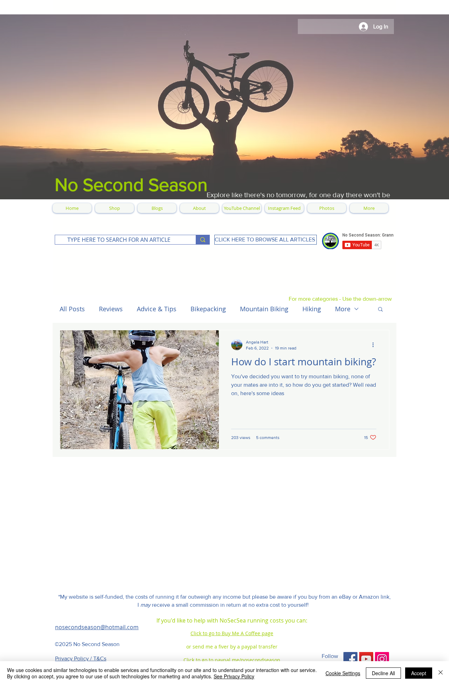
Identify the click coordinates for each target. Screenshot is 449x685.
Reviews (111, 309)
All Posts (72, 309)
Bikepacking (208, 309)
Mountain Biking (264, 309)
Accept (418, 673)
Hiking (311, 309)
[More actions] (375, 344)
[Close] (440, 673)
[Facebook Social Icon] (350, 659)
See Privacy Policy (234, 676)
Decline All (383, 673)
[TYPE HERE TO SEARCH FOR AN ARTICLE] (202, 239)
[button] (380, 309)
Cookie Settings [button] (343, 673)
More (342, 309)
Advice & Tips (156, 309)
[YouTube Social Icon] (366, 659)
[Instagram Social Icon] (382, 659)
